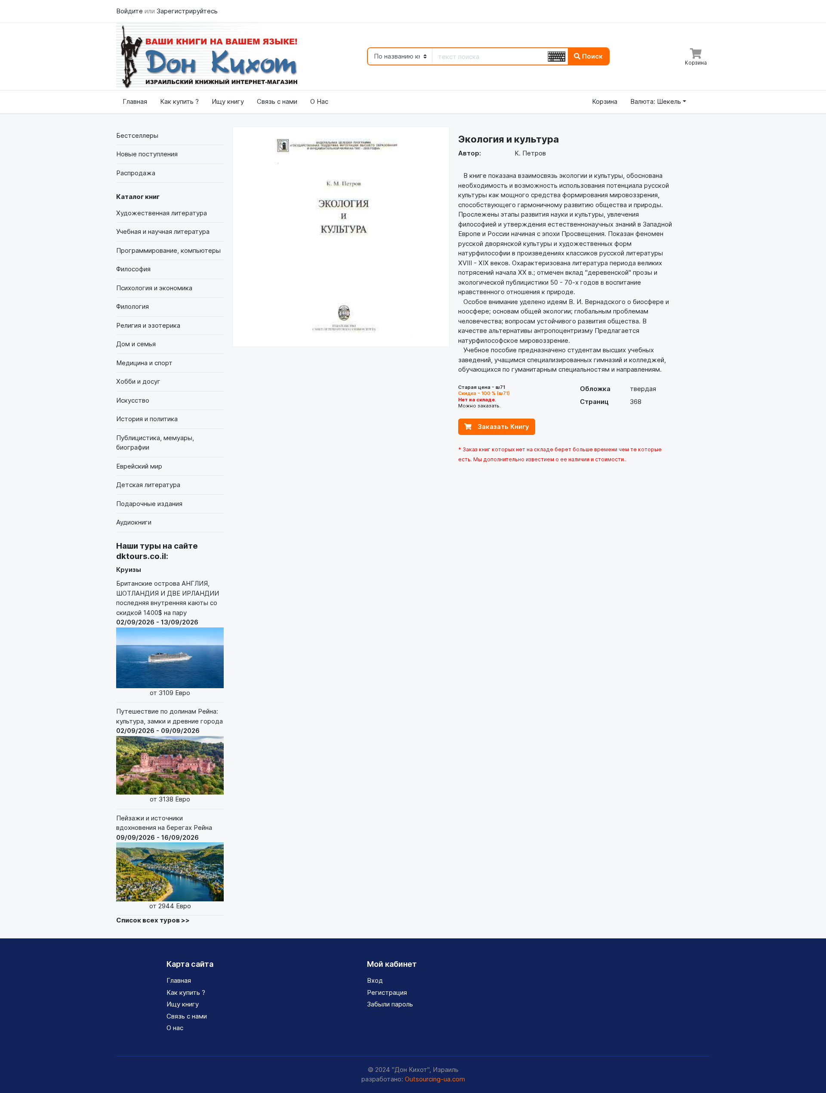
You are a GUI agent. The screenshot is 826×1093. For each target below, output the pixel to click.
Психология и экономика (154, 288)
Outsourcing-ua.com (435, 1079)
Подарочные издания (149, 504)
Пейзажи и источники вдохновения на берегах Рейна (164, 862)
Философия (133, 269)
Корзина (604, 101)
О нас (174, 1028)
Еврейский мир (139, 466)
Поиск (591, 56)
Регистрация (387, 992)
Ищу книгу (228, 101)
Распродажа (135, 173)
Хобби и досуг (138, 381)
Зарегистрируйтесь (187, 11)
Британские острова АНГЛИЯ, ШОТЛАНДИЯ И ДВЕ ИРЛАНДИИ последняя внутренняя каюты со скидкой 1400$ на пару (167, 637)
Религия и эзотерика (148, 325)
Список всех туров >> (153, 920)
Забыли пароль (390, 1004)
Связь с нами (277, 101)
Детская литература (148, 485)
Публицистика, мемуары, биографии (155, 443)
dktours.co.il (141, 556)
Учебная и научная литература (163, 231)
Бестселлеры (137, 135)
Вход (375, 980)
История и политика (147, 419)
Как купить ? (179, 101)
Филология (132, 306)
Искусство (132, 400)
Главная (135, 101)
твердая (643, 389)
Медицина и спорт (144, 363)
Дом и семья (136, 344)
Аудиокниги (133, 522)
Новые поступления (147, 154)
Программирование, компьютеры (168, 250)
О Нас (319, 101)
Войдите (130, 11)
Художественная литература (161, 213)
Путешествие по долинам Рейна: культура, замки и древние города (169, 755)
